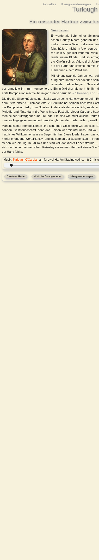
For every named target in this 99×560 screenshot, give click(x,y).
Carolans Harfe (16, 175)
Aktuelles (54, 4)
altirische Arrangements (47, 175)
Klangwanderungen (79, 4)
